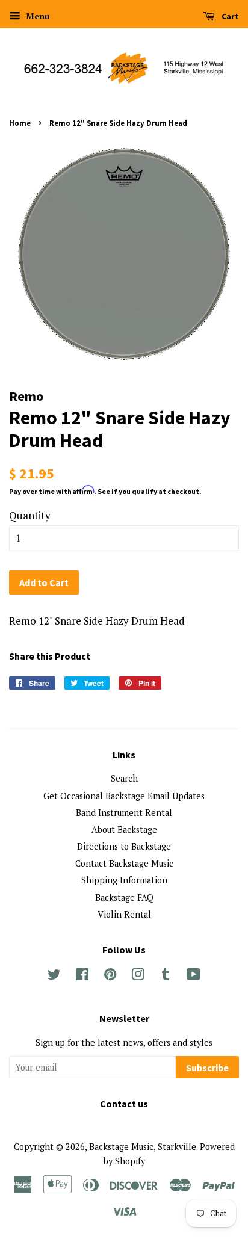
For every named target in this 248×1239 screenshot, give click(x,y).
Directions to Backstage (124, 846)
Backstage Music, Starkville (142, 1146)
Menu (36, 16)
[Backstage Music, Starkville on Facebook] (82, 976)
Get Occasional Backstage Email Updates (124, 796)
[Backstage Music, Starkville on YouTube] (193, 976)
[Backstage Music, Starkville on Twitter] (54, 976)
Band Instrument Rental (124, 812)
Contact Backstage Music (124, 863)
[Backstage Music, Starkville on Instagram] (137, 976)
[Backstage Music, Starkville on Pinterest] (110, 976)
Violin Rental (124, 914)
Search (124, 778)
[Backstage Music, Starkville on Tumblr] (165, 976)
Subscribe (207, 1067)
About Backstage (124, 829)
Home (20, 123)
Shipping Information (124, 880)
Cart (229, 16)
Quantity (30, 515)
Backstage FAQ (124, 897)
